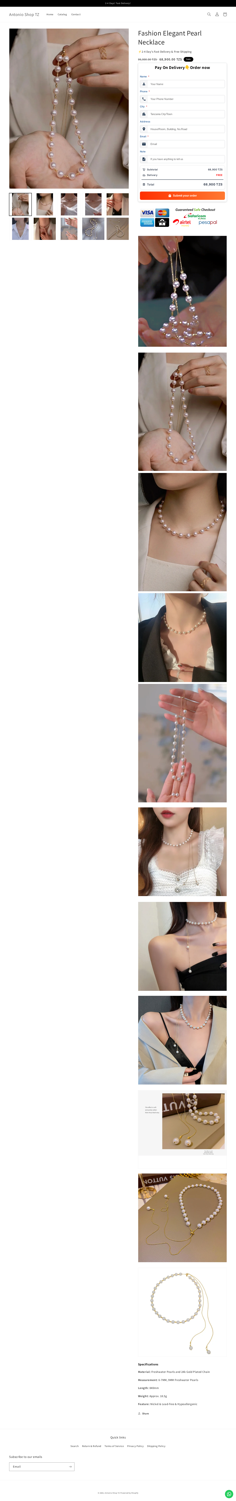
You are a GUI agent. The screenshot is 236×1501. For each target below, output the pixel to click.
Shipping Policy (156, 1446)
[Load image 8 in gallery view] (69, 229)
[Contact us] (229, 1494)
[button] (209, 14)
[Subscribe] (70, 1466)
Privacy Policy (135, 1446)
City (143, 106)
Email (144, 136)
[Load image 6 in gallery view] (20, 229)
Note (143, 151)
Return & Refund (91, 1446)
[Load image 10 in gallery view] (117, 229)
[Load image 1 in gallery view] (20, 204)
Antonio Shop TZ (112, 1493)
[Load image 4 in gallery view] (93, 204)
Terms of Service (114, 1446)
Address (145, 121)
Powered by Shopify (129, 1493)
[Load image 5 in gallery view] (117, 204)
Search (74, 1446)
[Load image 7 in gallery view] (45, 229)
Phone (145, 91)
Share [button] (145, 1413)
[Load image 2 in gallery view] (45, 204)
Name (144, 76)
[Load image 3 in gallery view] (69, 204)
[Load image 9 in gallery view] (93, 229)
